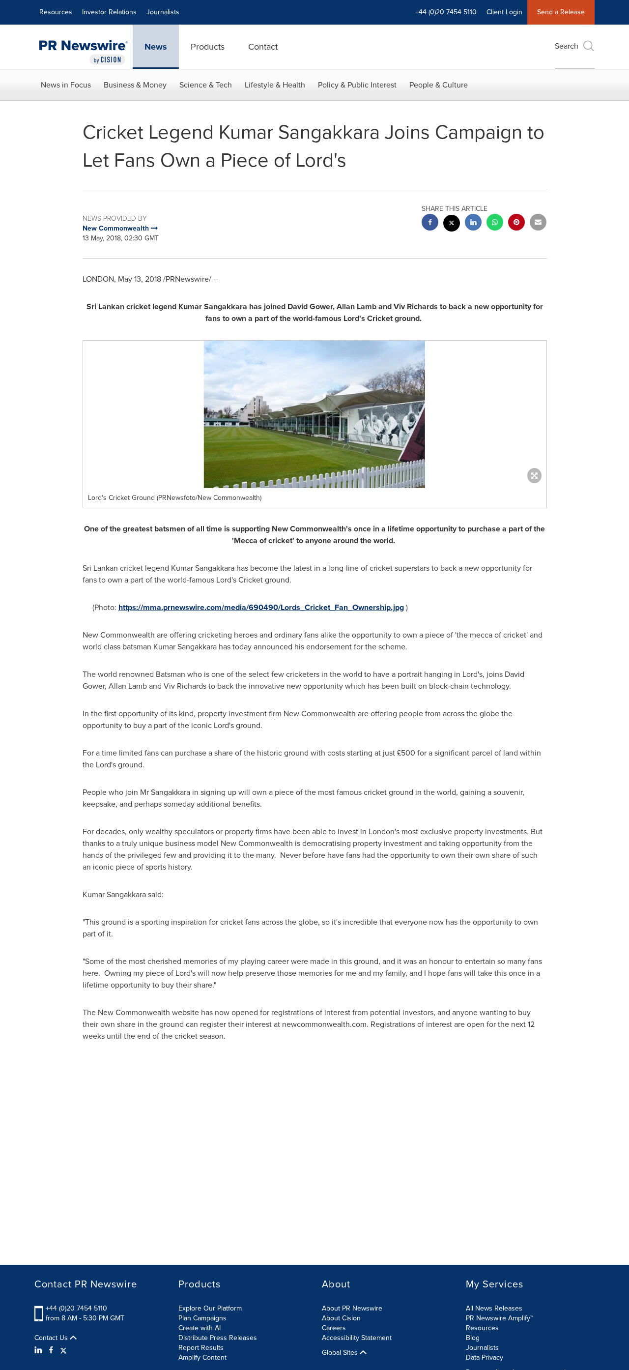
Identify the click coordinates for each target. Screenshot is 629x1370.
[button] (314, 414)
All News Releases (494, 1308)
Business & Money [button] (135, 84)
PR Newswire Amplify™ (499, 1318)
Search (566, 46)
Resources (55, 12)
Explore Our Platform (210, 1308)
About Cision (341, 1318)
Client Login (504, 12)
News (155, 46)
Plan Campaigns (202, 1318)
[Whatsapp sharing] (494, 223)
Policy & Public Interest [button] (357, 84)
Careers (334, 1328)
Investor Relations (109, 12)
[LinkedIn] (39, 1350)
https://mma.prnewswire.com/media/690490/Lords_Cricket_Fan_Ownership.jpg (261, 607)
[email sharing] (538, 223)
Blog (473, 1338)
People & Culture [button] (438, 84)
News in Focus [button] (66, 84)
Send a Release (561, 12)
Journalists (162, 12)
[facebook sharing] (430, 223)
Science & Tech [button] (205, 84)
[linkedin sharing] (473, 223)
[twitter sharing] (451, 224)
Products (208, 46)
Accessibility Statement (357, 1338)
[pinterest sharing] (516, 223)
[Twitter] (63, 1350)
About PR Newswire (352, 1308)
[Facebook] (51, 1350)
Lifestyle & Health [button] (275, 84)
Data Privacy (484, 1357)
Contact (263, 46)
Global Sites (341, 1353)
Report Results (201, 1347)
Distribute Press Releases (217, 1338)
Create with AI (199, 1328)
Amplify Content (202, 1357)
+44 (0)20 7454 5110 (76, 1308)
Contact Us (52, 1338)
